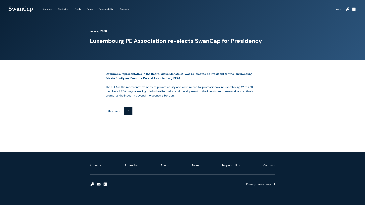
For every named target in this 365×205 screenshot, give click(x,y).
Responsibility (106, 9)
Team (90, 9)
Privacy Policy (255, 184)
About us (47, 9)
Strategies (63, 9)
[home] (21, 9)
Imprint (270, 184)
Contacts (124, 9)
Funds (78, 9)
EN (337, 9)
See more (114, 111)
